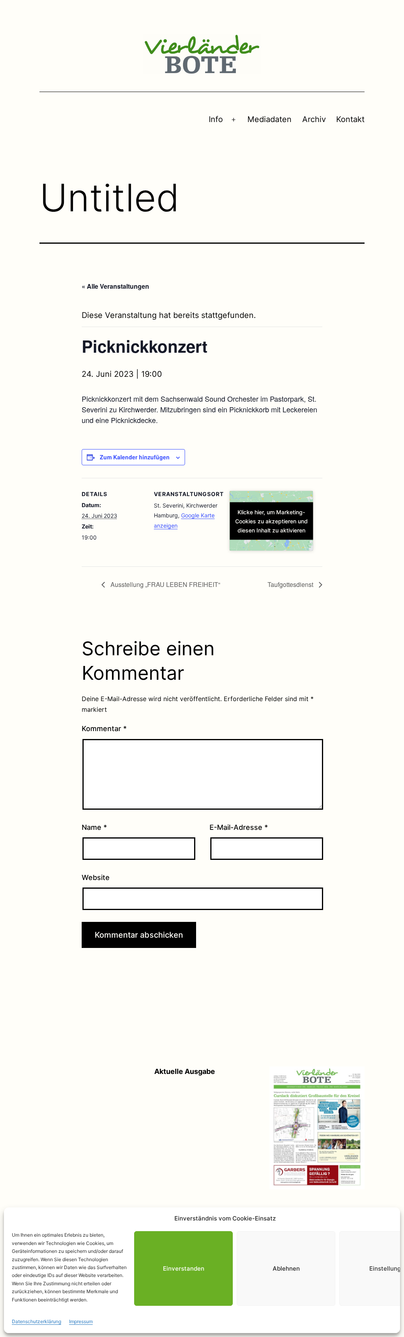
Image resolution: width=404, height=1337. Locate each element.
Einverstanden (183, 1268)
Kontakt (350, 119)
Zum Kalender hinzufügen (135, 457)
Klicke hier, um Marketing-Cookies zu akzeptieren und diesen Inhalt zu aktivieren (271, 520)
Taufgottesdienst (291, 584)
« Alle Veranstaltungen (115, 286)
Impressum (81, 1321)
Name (94, 827)
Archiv (314, 119)
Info (216, 119)
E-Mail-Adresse (238, 827)
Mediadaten (269, 119)
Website (96, 877)
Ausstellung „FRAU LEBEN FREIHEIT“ (164, 584)
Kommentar (104, 728)
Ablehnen (286, 1268)
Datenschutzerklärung (36, 1321)
